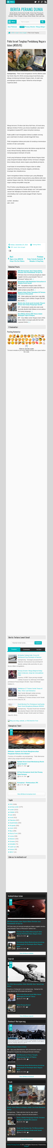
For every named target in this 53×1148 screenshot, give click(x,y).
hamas (12, 849)
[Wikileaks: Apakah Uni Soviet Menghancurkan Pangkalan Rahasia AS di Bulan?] (26, 739)
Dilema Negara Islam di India (16, 1047)
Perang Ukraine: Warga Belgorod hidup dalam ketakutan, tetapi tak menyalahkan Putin (30, 673)
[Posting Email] (9, 251)
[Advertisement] (28, 103)
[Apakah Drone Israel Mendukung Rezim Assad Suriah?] (12, 765)
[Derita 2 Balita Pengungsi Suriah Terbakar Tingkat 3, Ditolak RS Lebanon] (11, 1121)
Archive (39, 649)
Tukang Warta (36, 244)
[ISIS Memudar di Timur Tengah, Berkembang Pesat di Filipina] (11, 1058)
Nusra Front (13, 833)
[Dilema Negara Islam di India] (26, 1034)
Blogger (26, 1146)
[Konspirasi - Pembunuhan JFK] (12, 786)
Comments (26, 649)
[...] (33, 279)
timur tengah (21, 247)
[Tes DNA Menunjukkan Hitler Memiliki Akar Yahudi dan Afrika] (26, 972)
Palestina (12, 820)
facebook (38, 2)
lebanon (12, 839)
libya (11, 831)
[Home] (9, 32)
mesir (11, 828)
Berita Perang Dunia (26, 9)
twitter (35, 2)
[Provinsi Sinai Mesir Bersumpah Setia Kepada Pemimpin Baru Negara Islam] (11, 935)
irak (11, 815)
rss (45, 2)
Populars (14, 649)
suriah (12, 809)
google (42, 2)
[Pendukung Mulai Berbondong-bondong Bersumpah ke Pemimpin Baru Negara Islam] (11, 945)
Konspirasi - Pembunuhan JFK (27, 782)
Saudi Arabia (13, 823)
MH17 (12, 852)
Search (42, 21)
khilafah (12, 812)
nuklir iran (13, 847)
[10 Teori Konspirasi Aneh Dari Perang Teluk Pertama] (12, 775)
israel (15, 247)
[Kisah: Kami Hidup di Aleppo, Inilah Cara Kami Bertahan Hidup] (26, 1095)
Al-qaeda (12, 825)
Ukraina (12, 841)
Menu (12, 1)
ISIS (12, 247)
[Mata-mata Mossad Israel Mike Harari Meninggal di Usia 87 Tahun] (11, 997)
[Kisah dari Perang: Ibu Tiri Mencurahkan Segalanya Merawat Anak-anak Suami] (11, 1131)
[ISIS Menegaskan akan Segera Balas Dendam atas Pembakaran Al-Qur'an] (26, 909)
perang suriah (14, 807)
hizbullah (12, 844)
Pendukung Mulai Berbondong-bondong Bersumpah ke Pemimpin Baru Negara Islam (30, 944)
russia (12, 836)
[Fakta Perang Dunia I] (11, 1008)
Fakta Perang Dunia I (24, 1005)
